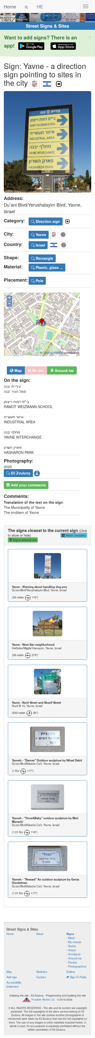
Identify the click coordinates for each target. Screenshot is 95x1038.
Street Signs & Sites (47, 26)
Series (72, 946)
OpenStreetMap (53, 353)
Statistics (41, 972)
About (39, 934)
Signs (70, 934)
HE (40, 6)
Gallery (70, 972)
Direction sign (47, 221)
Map (17, 370)
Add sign (11, 977)
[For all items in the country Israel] (47, 82)
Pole (39, 280)
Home (10, 6)
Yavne (40, 234)
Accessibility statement (14, 984)
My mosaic (75, 942)
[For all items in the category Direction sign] (58, 82)
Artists (72, 950)
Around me (75, 958)
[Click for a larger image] (47, 142)
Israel (40, 245)
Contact (41, 977)
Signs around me (24, 540)
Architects (74, 954)
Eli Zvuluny (20, 472)
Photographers (77, 966)
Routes (72, 962)
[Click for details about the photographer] (37, 473)
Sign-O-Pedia (77, 977)
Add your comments (28, 484)
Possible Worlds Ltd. (43, 999)
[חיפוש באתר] (26, 6)
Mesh (71, 938)
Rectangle (44, 258)
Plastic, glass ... (49, 267)
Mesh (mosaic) (75, 535)
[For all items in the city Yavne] (35, 82)
